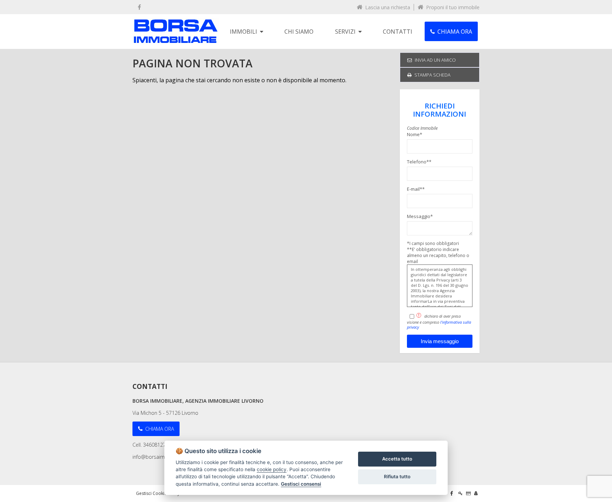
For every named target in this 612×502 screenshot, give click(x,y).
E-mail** (416, 189)
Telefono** (419, 161)
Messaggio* (420, 216)
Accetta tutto (397, 459)
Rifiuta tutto (397, 476)
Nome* (414, 134)
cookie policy (272, 469)
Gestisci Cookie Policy (158, 493)
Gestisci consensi (301, 484)
